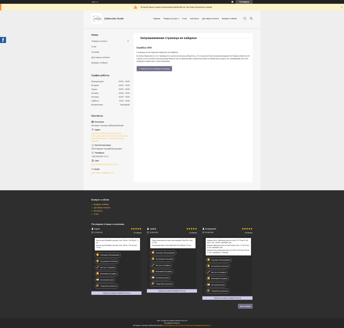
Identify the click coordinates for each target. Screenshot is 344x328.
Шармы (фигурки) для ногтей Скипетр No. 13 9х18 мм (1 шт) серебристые (228, 246)
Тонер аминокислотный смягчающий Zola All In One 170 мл (172, 241)
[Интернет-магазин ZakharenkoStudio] (96, 18)
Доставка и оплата (210, 18)
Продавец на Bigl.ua (172, 323)
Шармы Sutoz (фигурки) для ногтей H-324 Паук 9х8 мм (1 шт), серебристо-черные (228, 251)
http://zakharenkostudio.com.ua (104, 164)
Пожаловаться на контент (174, 325)
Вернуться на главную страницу (155, 69)
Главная (156, 18)
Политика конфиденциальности (198, 325)
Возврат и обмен (229, 18)
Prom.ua (184, 320)
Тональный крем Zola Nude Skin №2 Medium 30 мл (171, 245)
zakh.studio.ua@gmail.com (102, 173)
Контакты (194, 18)
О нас (184, 18)
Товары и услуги (170, 18)
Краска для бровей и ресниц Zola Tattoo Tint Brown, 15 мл (116, 246)
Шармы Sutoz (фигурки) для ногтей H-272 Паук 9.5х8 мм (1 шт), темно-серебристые (227, 241)
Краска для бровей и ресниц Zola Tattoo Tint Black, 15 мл (117, 241)
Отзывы (95, 52)
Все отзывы (245, 306)
